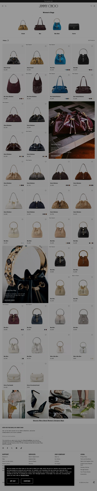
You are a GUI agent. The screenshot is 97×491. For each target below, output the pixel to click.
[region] (39, 475)
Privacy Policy (25, 475)
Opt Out (13, 481)
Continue (27, 481)
